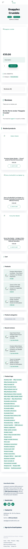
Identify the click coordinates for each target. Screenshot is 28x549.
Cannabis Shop (9, 422)
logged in (12, 118)
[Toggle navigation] (3, 2)
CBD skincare (19, 425)
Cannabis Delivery (10, 403)
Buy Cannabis (18, 379)
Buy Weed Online (17, 399)
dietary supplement (10, 427)
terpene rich (8, 465)
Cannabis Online (9, 418)
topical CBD (17, 465)
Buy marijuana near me (11, 389)
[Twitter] (12, 504)
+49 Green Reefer (12, 518)
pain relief (18, 456)
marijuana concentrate (11, 444)
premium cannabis (10, 458)
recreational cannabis (11, 463)
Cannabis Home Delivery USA (13, 415)
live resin (7, 442)
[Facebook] (5, 504)
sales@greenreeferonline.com (11, 520)
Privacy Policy (7, 546)
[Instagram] (8, 504)
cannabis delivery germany (12, 406)
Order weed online (10, 453)
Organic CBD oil (9, 456)
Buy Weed (7, 399)
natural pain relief (9, 449)
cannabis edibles (9, 408)
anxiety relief (8, 379)
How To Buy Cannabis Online (12, 434)
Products (13, 540)
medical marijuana (10, 446)
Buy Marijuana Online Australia (13, 394)
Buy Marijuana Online (10, 391)
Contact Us (13, 546)
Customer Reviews (8, 542)
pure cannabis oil (9, 461)
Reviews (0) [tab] (8, 89)
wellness (7, 468)
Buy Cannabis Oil (9, 384)
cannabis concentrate (11, 401)
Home (5, 540)
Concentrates (14, 77)
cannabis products (10, 420)
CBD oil (17, 422)
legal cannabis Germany (11, 439)
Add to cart (13, 65)
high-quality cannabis (10, 430)
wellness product (16, 468)
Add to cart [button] (15, 166)
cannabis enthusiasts (10, 410)
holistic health (8, 432)
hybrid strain (8, 437)
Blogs (18, 540)
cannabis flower (9, 413)
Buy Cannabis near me (11, 382)
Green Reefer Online (9, 483)
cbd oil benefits (9, 425)
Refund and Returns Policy (10, 544)
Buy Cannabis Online (10, 387)
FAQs (9, 540)
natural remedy (9, 451)
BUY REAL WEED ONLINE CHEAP (13, 396)
